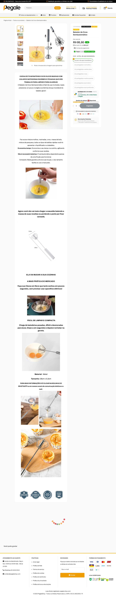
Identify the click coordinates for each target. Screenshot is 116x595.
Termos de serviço (38, 569)
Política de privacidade (39, 580)
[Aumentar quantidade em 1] (79, 105)
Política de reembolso (39, 577)
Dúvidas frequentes (80, 15)
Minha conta (70, 8)
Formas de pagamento (82, 48)
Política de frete (37, 565)
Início (44, 15)
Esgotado (89, 106)
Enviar (73, 575)
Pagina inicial (7, 20)
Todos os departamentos (28, 15)
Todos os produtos (19, 20)
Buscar (57, 8)
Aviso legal (36, 562)
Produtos (53, 15)
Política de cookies (38, 573)
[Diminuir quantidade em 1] (73, 105)
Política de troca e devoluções (42, 584)
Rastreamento (64, 15)
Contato (92, 15)
